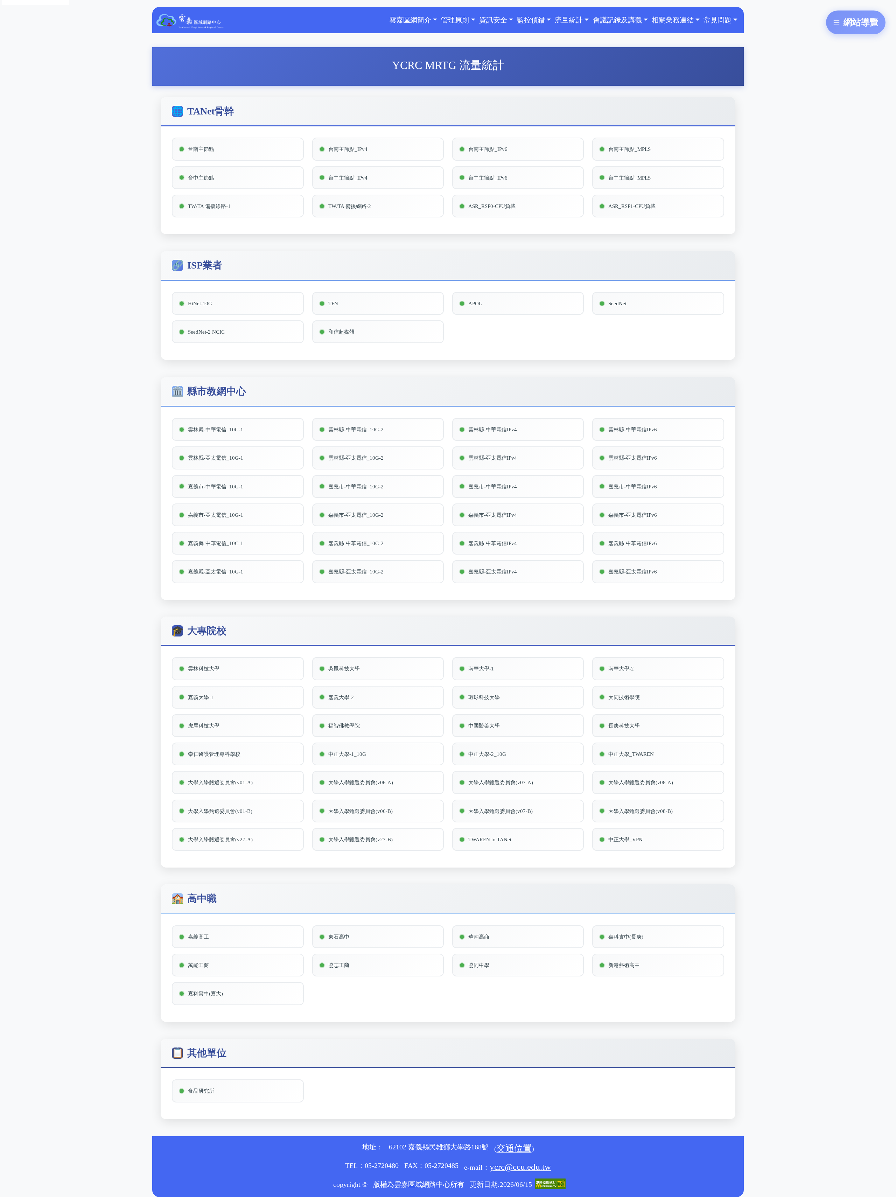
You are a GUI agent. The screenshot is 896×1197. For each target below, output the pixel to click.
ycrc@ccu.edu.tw (520, 1166)
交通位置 (514, 1148)
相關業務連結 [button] (673, 20)
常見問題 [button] (718, 20)
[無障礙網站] (550, 1183)
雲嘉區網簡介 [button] (410, 20)
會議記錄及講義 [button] (617, 20)
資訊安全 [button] (493, 20)
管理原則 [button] (455, 20)
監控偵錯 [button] (531, 20)
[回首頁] (190, 20)
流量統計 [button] (569, 20)
